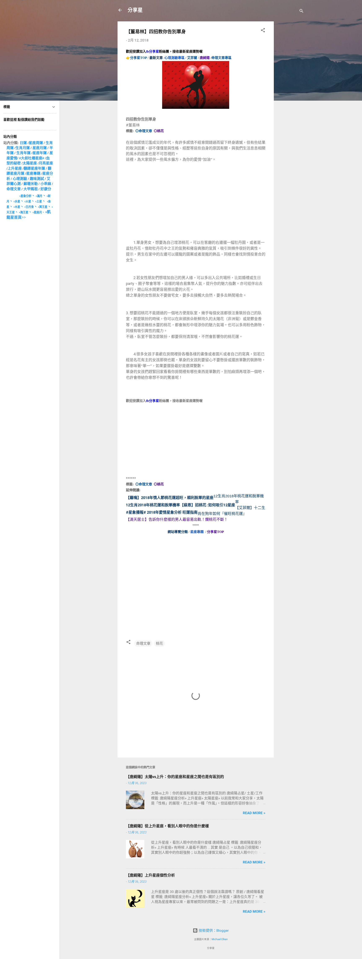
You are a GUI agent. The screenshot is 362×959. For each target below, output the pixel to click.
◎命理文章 (143, 131)
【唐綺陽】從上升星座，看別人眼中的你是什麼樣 (167, 826)
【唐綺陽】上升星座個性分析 (150, 875)
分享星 (135, 10)
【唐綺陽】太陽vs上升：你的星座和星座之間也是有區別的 (175, 776)
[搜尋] (301, 11)
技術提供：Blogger (213, 930)
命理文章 (143, 643)
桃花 (159, 643)
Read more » (254, 813)
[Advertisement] (290, 84)
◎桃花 (159, 131)
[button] (262, 31)
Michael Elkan (220, 939)
